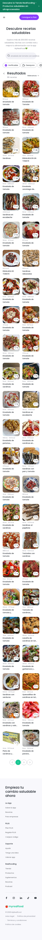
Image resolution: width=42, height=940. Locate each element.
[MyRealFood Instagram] (14, 898)
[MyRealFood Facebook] (6, 898)
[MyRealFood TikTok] (28, 898)
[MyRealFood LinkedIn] (21, 898)
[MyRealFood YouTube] (35, 898)
